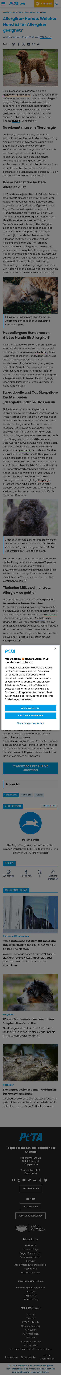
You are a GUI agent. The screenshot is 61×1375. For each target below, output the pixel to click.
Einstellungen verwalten (30, 723)
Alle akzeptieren (30, 708)
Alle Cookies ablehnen (30, 715)
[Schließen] (55, 648)
